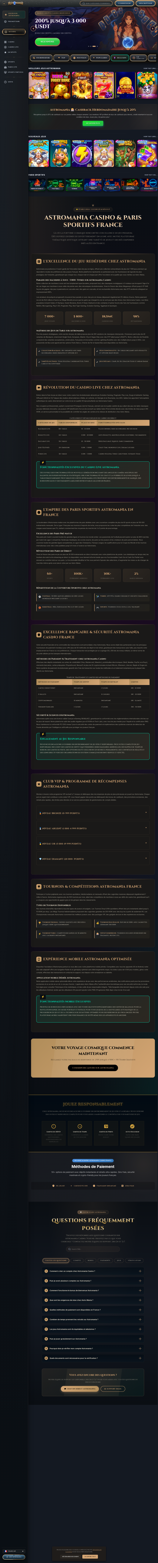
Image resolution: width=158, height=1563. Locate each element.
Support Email (114, 1389)
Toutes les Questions (55, 1260)
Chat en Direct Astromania (81, 1389)
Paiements (105, 1260)
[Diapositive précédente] (33, 28)
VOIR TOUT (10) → (151, 175)
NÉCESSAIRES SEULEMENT (70, 1556)
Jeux (119, 1260)
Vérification (134, 1260)
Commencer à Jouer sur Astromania (93, 1068)
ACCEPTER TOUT (90, 1556)
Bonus (91, 1260)
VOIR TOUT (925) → (150, 136)
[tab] (88, 46)
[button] (93, 1271)
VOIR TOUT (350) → (150, 68)
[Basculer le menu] (4, 3)
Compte (77, 1260)
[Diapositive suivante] (152, 28)
